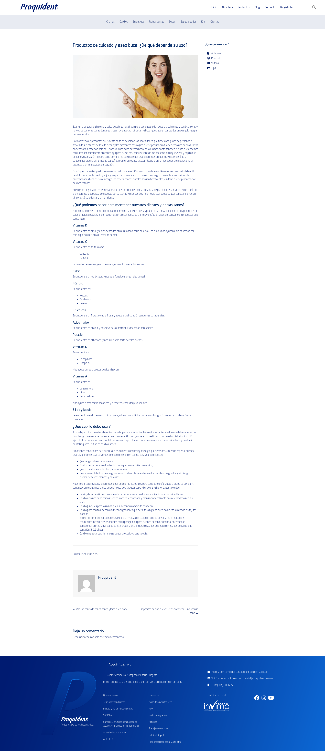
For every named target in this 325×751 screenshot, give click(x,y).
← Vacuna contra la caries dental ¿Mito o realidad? (100, 609)
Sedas (172, 21)
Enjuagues (138, 21)
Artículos (216, 53)
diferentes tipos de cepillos (115, 484)
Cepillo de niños (88, 498)
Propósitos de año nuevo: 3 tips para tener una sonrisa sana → (169, 611)
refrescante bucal (141, 130)
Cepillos (124, 21)
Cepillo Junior (86, 506)
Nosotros (227, 7)
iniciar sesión (87, 637)
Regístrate (286, 7)
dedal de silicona (96, 494)
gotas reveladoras (121, 130)
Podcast (215, 58)
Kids (95, 554)
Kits (203, 21)
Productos (244, 7)
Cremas (110, 21)
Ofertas (214, 21)
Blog (257, 7)
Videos (215, 63)
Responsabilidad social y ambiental (165, 742)
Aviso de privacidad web (160, 702)
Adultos (87, 554)
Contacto (270, 7)
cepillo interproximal (93, 518)
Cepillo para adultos (90, 510)
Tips (213, 68)
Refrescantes (156, 21)
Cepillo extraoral (88, 533)
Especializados (188, 21)
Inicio (214, 7)
